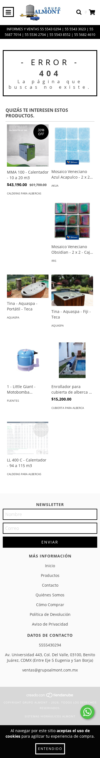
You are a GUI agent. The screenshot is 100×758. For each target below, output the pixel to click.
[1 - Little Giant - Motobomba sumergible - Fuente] (28, 360)
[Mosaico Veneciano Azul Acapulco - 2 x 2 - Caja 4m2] (72, 145)
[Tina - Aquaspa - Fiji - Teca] (72, 290)
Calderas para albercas (24, 193)
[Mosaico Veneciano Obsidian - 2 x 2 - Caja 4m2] (72, 220)
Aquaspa (13, 317)
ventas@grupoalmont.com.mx (50, 670)
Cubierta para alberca (67, 408)
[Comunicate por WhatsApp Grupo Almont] (87, 712)
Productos (50, 575)
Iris (53, 261)
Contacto (50, 585)
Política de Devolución (50, 614)
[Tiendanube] (50, 697)
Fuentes (13, 401)
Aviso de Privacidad (50, 624)
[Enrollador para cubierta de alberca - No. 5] (72, 360)
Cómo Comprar (50, 604)
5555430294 (50, 645)
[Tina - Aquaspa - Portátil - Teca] (28, 286)
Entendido (50, 748)
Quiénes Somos (50, 594)
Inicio (50, 565)
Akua (54, 185)
